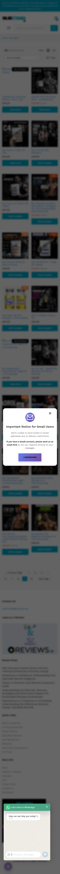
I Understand (30, 457)
